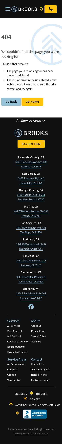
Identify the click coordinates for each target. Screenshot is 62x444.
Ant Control (14, 336)
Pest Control (14, 331)
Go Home (32, 101)
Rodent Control (16, 347)
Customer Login (40, 380)
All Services (13, 326)
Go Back (11, 101)
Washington (14, 380)
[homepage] (24, 9)
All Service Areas (16, 364)
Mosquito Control (17, 352)
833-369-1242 (31, 144)
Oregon (11, 375)
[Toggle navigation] (7, 9)
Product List (38, 331)
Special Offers (38, 336)
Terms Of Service (39, 433)
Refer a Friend (39, 375)
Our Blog (36, 341)
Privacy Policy (22, 433)
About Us (36, 326)
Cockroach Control (18, 341)
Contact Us (37, 364)
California (12, 369)
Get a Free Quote (40, 369)
